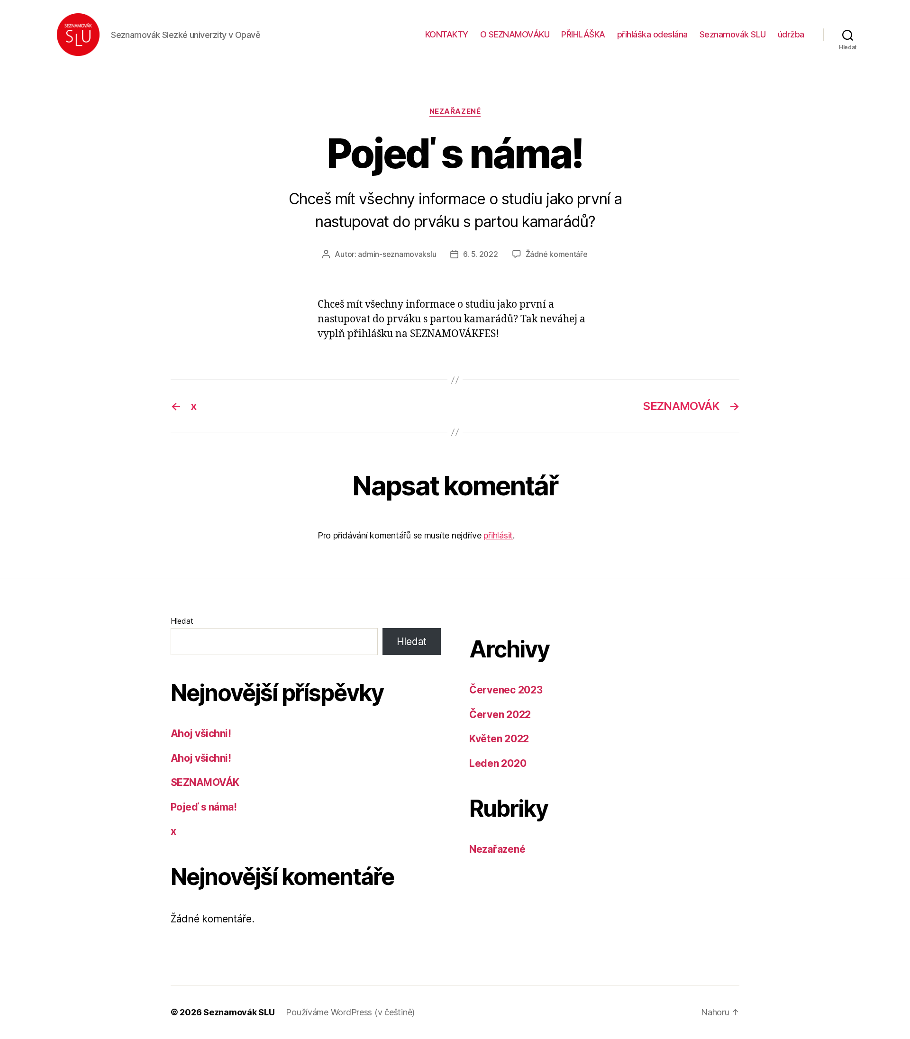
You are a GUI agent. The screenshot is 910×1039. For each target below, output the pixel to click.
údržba (791, 34)
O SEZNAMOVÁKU (515, 34)
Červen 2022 (500, 714)
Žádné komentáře (557, 254)
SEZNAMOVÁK (205, 782)
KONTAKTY (446, 34)
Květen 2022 (499, 739)
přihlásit (498, 535)
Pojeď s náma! (204, 807)
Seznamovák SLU (733, 34)
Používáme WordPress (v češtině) (350, 1012)
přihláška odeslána (652, 34)
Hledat (182, 621)
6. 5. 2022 (480, 254)
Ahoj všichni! (201, 733)
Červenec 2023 (506, 690)
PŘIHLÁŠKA (583, 34)
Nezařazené (455, 111)
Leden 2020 (497, 763)
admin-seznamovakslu (397, 254)
